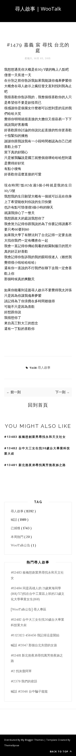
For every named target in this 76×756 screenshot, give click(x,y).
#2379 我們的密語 (24, 681)
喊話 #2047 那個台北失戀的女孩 (34, 645)
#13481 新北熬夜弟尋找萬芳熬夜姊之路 (35, 465)
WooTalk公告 (21, 545)
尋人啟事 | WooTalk (38, 8)
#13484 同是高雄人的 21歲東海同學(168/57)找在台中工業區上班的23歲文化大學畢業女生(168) (37, 593)
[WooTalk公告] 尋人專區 (28, 609)
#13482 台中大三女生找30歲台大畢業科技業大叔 (37, 450)
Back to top (59, 751)
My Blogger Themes (32, 739)
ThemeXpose (11, 745)
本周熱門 (17, 537)
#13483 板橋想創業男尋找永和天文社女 (35, 437)
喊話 (14, 520)
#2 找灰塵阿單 (21, 671)
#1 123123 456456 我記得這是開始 (35, 635)
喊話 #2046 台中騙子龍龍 (29, 691)
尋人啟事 (44, 367)
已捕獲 (16, 528)
